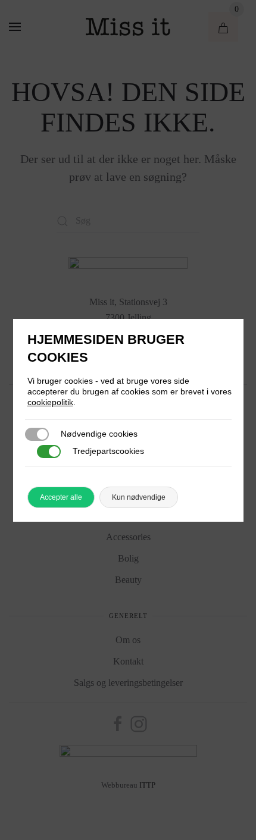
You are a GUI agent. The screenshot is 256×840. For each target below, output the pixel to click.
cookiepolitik (50, 402)
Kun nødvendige (139, 497)
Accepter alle (61, 497)
